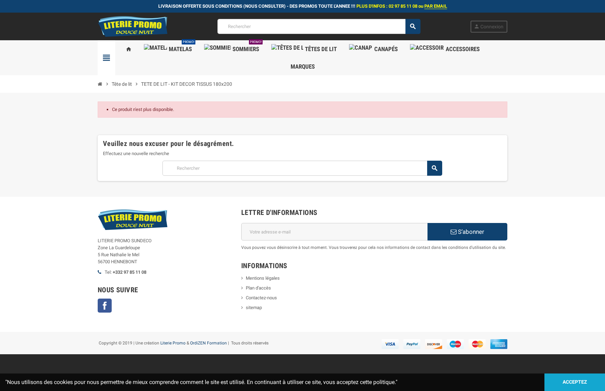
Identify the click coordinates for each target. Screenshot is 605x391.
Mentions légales (263, 278)
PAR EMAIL (435, 6)
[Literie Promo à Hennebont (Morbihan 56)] (133, 26)
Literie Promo (173, 343)
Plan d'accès (258, 288)
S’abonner (470, 231)
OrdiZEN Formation (208, 343)
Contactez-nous (261, 297)
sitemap (254, 307)
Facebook (105, 306)
